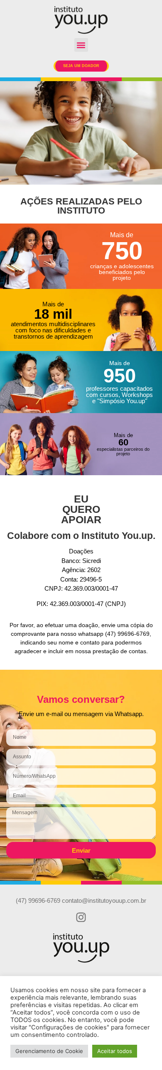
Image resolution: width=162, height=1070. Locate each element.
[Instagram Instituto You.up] (81, 917)
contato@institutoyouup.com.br (104, 900)
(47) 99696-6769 (38, 900)
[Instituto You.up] (81, 20)
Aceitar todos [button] (114, 1051)
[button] (81, 45)
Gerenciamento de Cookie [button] (49, 1051)
